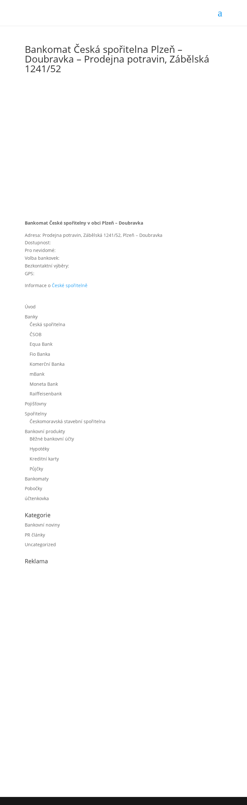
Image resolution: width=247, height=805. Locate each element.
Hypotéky (39, 449)
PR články (35, 535)
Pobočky (33, 488)
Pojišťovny (35, 404)
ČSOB (35, 334)
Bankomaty (37, 479)
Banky (31, 317)
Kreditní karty (44, 459)
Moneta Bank (44, 384)
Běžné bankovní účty (52, 439)
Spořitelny (36, 414)
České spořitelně (69, 285)
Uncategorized (40, 544)
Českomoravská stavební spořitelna (67, 421)
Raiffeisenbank (46, 394)
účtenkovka (37, 498)
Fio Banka (40, 354)
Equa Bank (41, 344)
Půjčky (36, 469)
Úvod (30, 307)
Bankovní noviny (42, 525)
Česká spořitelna (47, 324)
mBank (37, 374)
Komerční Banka (47, 364)
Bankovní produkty (45, 431)
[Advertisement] (73, 679)
